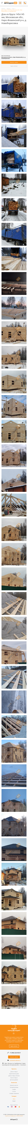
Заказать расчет (14, 1085)
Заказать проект (14, 62)
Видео (14, 1101)
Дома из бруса (14, 1071)
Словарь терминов (14, 1093)
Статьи (14, 1091)
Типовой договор (14, 1087)
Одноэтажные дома (14, 1073)
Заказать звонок (14, 1057)
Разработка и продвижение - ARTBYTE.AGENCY (14, 1115)
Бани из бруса (14, 1077)
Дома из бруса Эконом (14, 1075)
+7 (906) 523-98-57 (15, 1053)
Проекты (14, 1069)
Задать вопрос (14, 66)
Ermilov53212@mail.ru (15, 1060)
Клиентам (14, 1082)
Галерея (14, 1096)
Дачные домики (14, 1079)
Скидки (14, 1089)
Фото (14, 1099)
